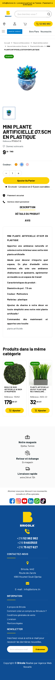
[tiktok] (43, 500)
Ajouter (16, 410)
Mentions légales (15, 623)
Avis (27, 220)
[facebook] (12, 500)
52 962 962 (44, 24)
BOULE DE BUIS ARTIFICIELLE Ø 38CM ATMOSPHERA (13, 389)
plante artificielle (15, 328)
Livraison (11, 619)
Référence (7, 141)
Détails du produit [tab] (27, 213)
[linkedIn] (30, 500)
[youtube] (24, 500)
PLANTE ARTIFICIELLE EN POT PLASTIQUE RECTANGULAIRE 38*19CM (39, 389)
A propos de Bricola (16, 607)
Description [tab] (27, 207)
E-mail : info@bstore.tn (27, 589)
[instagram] (18, 500)
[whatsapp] (36, 500)
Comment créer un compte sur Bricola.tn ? (27, 611)
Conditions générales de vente (21, 615)
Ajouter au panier (26, 180)
